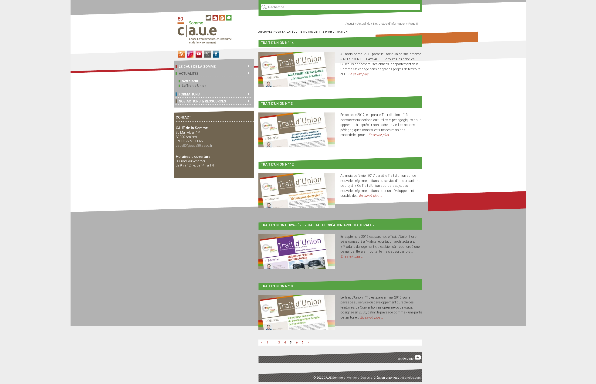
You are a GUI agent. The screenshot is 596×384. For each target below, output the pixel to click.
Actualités (189, 73)
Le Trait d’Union (194, 86)
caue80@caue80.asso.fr (194, 145)
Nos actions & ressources (202, 101)
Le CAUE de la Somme (197, 66)
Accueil (350, 23)
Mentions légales (358, 377)
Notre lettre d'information (389, 23)
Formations (189, 94)
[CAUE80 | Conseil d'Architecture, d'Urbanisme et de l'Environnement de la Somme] (206, 41)
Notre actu (190, 81)
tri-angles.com (411, 377)
